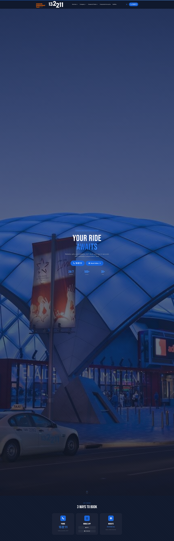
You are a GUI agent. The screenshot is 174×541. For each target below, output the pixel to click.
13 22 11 (63, 527)
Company (82, 4)
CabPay (114, 4)
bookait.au (111, 527)
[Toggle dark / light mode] (126, 4)
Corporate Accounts (105, 4)
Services (74, 4)
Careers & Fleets (92, 4)
